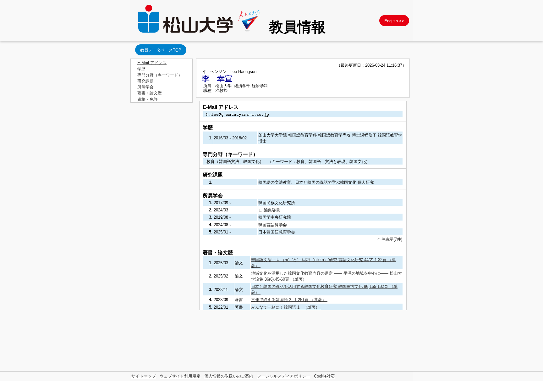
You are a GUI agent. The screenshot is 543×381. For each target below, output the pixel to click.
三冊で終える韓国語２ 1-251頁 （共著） (289, 299)
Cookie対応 (324, 376)
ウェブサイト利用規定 (180, 376)
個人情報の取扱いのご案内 (228, 376)
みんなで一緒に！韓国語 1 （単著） (286, 307)
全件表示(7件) (389, 239)
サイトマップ (143, 376)
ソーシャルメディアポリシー (283, 376)
